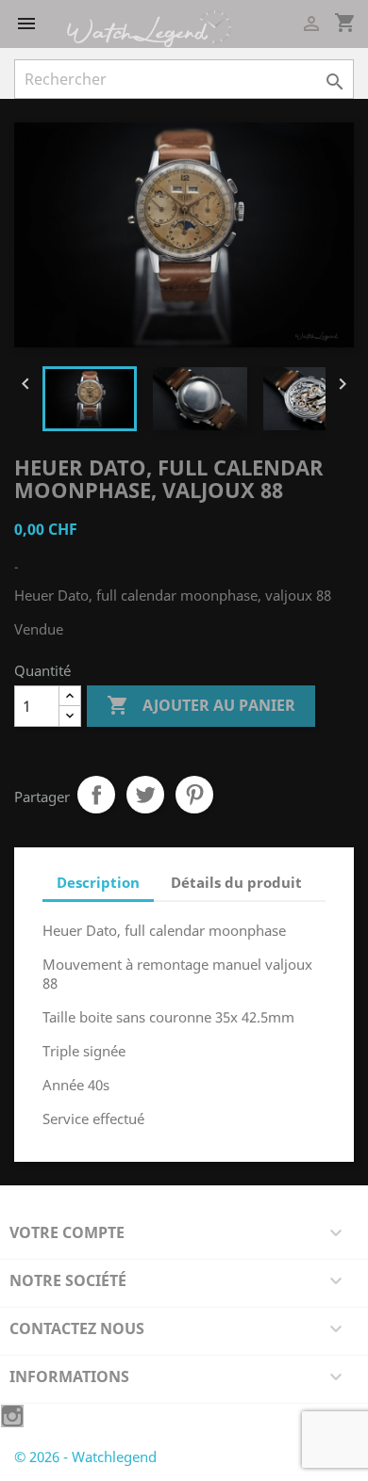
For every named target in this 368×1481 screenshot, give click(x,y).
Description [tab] (98, 882)
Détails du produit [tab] (236, 882)
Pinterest (194, 794)
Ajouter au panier (201, 705)
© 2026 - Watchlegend (85, 1456)
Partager (96, 794)
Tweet (145, 794)
